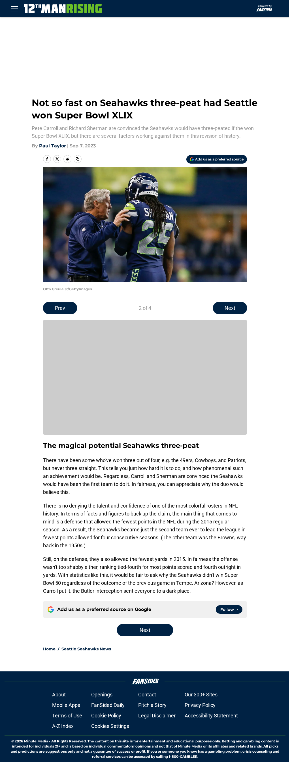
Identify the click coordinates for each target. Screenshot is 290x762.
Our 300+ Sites (201, 695)
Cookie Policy (106, 716)
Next (230, 308)
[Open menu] (14, 8)
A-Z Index (63, 726)
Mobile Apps (66, 705)
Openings (101, 695)
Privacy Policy (200, 705)
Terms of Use (67, 716)
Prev (60, 308)
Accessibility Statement (211, 716)
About (59, 695)
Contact (147, 695)
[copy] (78, 159)
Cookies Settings (110, 726)
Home (49, 649)
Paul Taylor (52, 146)
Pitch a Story (152, 705)
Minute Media (36, 741)
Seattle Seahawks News (86, 649)
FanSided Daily (108, 705)
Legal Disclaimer (157, 716)
